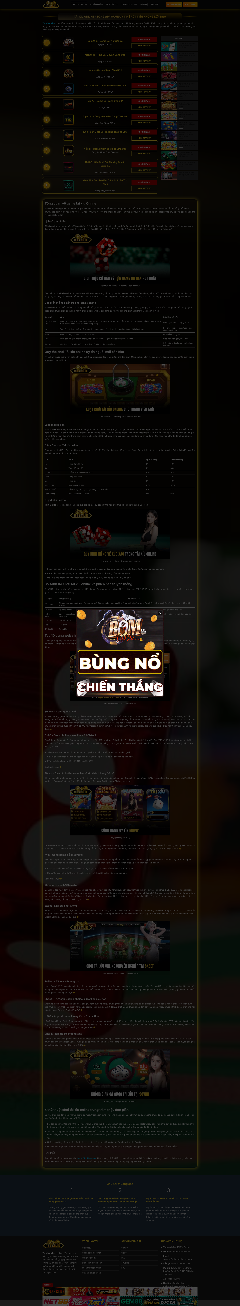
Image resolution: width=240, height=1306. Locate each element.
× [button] (160, 613)
